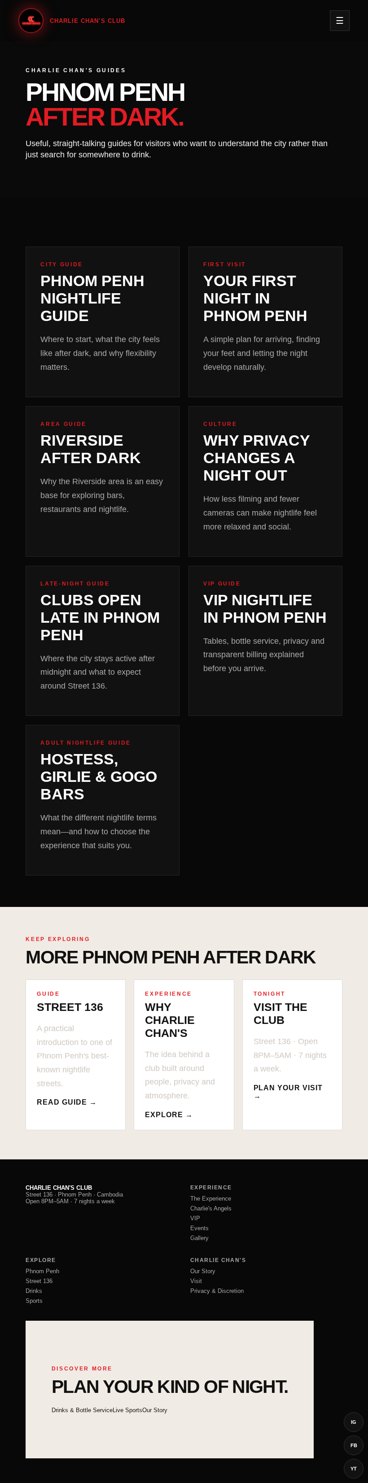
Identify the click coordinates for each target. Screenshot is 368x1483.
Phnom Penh (42, 1271)
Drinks (34, 1291)
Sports (34, 1300)
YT (353, 1468)
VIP (195, 1218)
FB (353, 1445)
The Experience (210, 1198)
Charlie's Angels (211, 1208)
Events (199, 1228)
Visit (196, 1281)
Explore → (169, 1115)
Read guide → (67, 1102)
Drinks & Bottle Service (82, 1410)
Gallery (199, 1238)
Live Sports (127, 1410)
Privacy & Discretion (217, 1291)
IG (353, 1422)
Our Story (202, 1271)
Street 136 (39, 1281)
